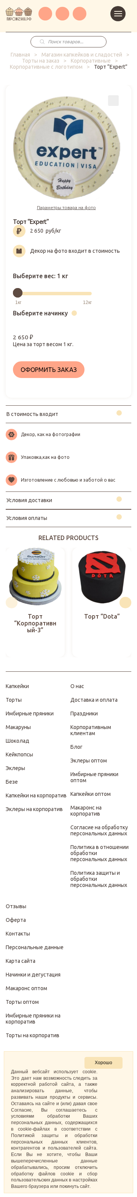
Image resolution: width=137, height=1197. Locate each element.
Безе (12, 782)
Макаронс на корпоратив (86, 811)
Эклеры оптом (88, 761)
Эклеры (15, 768)
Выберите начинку (40, 313)
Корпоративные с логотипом (46, 67)
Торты (14, 700)
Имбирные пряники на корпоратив (33, 1019)
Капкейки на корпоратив (36, 795)
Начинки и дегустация (33, 975)
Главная (20, 55)
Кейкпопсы (19, 754)
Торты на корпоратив (32, 1035)
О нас (77, 686)
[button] (12, 602)
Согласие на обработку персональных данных (99, 830)
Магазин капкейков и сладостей (81, 55)
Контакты (18, 934)
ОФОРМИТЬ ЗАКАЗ (49, 369)
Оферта (16, 920)
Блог (76, 747)
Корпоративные (91, 61)
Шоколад (17, 741)
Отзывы (16, 906)
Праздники (84, 713)
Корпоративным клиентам (90, 730)
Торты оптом (22, 1002)
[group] (35, 602)
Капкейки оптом (90, 794)
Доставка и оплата (94, 700)
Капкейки (17, 686)
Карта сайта (20, 961)
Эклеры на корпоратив (34, 809)
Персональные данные (35, 947)
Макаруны (18, 727)
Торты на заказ (40, 61)
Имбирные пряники (30, 713)
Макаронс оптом (26, 988)
